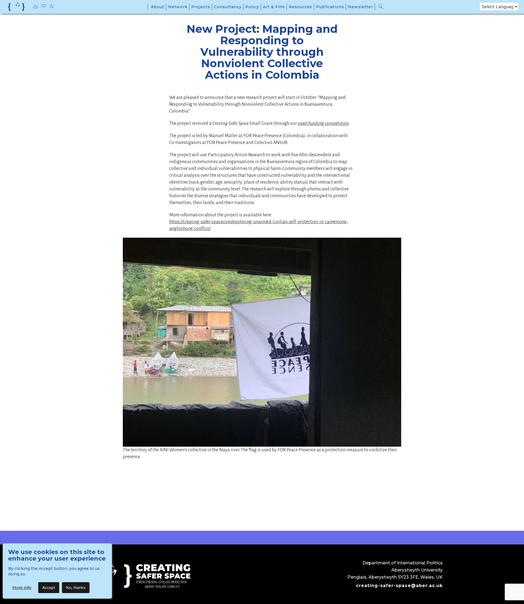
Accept (48, 587)
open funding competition (323, 123)
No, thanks (75, 587)
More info (21, 587)
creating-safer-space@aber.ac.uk (399, 585)
